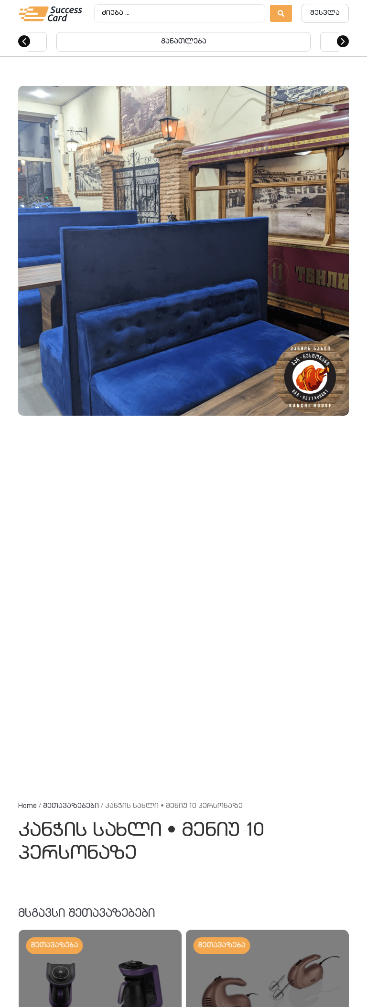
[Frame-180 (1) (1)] (183, 251)
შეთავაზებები (71, 806)
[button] (24, 41)
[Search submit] (281, 13)
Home (27, 806)
